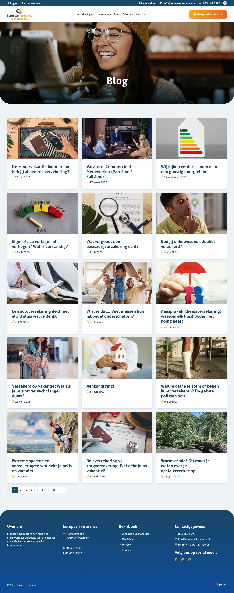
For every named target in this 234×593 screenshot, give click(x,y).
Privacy (126, 544)
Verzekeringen (85, 14)
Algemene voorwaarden (136, 533)
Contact (140, 14)
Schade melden (147, 3)
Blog (116, 14)
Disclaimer (128, 539)
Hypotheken (104, 14)
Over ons (127, 14)
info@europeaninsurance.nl (179, 3)
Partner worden (31, 3)
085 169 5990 (211, 3)
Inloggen (13, 3)
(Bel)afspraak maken (206, 14)
